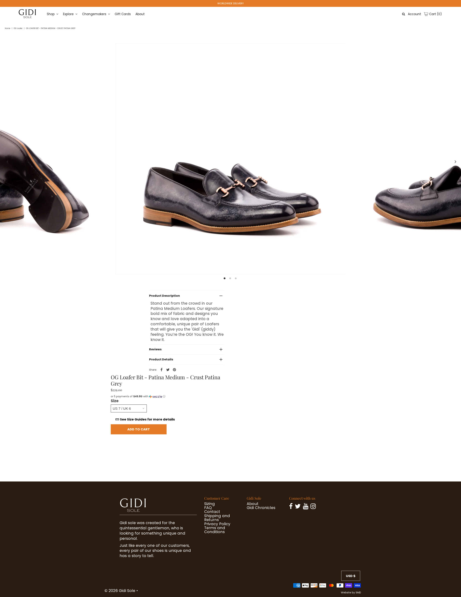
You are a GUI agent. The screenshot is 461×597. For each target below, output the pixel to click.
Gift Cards (123, 14)
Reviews (155, 349)
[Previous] (6, 162)
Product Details (161, 359)
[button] (171, 396)
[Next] (454, 162)
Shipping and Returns (217, 517)
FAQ (208, 507)
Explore (68, 14)
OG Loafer (18, 28)
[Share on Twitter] (168, 369)
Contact (212, 511)
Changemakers (94, 14)
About (140, 14)
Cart (435, 14)
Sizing (209, 503)
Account (414, 14)
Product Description (164, 296)
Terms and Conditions (214, 529)
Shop (51, 14)
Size (114, 400)
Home (7, 28)
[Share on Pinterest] (174, 369)
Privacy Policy (217, 523)
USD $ (350, 576)
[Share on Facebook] (161, 369)
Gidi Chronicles (261, 507)
